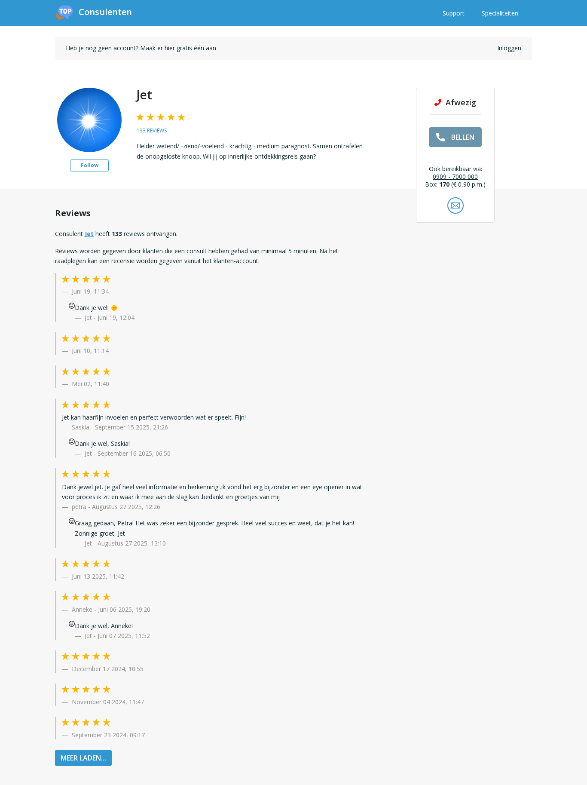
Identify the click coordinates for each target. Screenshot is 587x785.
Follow (89, 165)
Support (454, 13)
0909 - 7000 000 (455, 176)
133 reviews (152, 130)
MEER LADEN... (83, 758)
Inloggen (509, 48)
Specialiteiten (500, 13)
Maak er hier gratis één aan (178, 48)
